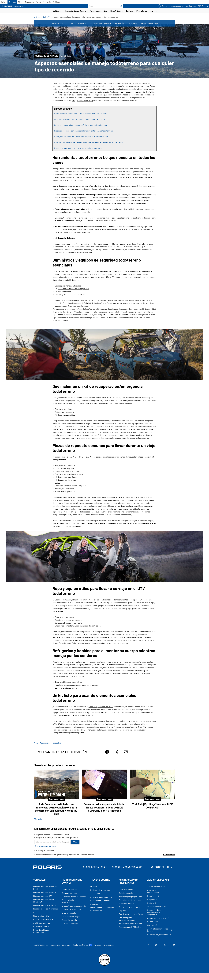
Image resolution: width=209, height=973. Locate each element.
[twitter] (165, 945)
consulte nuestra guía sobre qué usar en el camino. (106, 643)
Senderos (12, 2)
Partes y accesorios (98, 11)
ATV (73, 100)
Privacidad (66, 945)
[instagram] (156, 945)
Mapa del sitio (55, 945)
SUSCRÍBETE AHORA (94, 867)
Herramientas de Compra (75, 11)
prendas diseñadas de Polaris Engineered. (92, 637)
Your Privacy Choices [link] (80, 945)
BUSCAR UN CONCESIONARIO (127, 867)
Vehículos (57, 11)
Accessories (45, 743)
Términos (97, 945)
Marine (38, 2)
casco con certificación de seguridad (73, 288)
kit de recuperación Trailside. (101, 706)
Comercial (47, 2)
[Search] (120, 6)
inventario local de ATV (78, 712)
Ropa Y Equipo (116, 11)
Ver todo (38, 819)
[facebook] (148, 945)
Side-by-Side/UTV (84, 100)
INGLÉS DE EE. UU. (160, 867)
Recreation (56, 743)
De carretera (29, 2)
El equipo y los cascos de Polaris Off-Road (80, 303)
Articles (37, 17)
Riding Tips (47, 17)
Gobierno (56, 2)
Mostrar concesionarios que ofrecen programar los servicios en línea (65, 854)
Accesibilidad (109, 945)
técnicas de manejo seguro (76, 274)
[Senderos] (12, 6)
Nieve (20, 2)
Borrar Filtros (169, 854)
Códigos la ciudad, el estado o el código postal (56, 837)
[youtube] (174, 945)
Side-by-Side (94, 712)
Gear (36, 743)
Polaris (3, 2)
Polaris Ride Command (117, 312)
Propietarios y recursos (146, 11)
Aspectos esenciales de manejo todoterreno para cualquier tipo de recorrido (86, 17)
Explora (129, 11)
